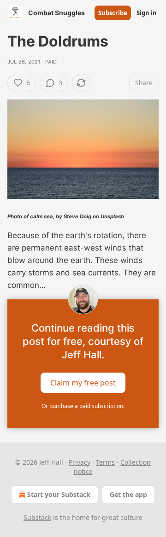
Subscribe (112, 13)
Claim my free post (83, 382)
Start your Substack (58, 494)
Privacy (79, 462)
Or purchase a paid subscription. (83, 406)
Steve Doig (77, 216)
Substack (37, 517)
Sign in (146, 13)
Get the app (128, 494)
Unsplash (112, 216)
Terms (105, 462)
